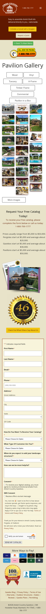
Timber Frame (22, 87)
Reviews (11, 597)
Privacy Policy (18, 513)
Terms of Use (35, 592)
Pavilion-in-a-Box (23, 100)
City (5, 404)
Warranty (11, 595)
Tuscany (13, 81)
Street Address (9, 395)
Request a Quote (23, 35)
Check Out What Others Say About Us (23, 330)
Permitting (33, 597)
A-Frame (32, 81)
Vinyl (31, 74)
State (6, 414)
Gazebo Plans (21, 597)
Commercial (22, 94)
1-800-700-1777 (27, 8)
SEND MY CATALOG (13, 542)
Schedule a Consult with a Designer (22, 29)
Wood (14, 74)
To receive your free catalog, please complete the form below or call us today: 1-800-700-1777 (23, 223)
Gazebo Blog (10, 592)
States (36, 595)
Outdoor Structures (24, 595)
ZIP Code (7, 421)
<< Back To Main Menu (23, 43)
